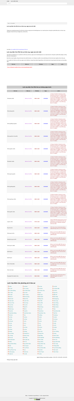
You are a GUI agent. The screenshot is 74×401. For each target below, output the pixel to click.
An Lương (26, 288)
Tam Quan (26, 345)
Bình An (11, 296)
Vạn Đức (41, 349)
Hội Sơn (11, 315)
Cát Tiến (40, 300)
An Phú (55, 290)
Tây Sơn (40, 345)
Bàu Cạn (41, 294)
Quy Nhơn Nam (27, 343)
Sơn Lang (56, 343)
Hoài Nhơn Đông (12, 313)
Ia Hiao (25, 319)
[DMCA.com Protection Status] (37, 399)
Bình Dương (26, 296)
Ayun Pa (55, 292)
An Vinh (25, 292)
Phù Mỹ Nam (12, 339)
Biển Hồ (55, 294)
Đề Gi (25, 308)
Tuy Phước (26, 347)
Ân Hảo (10, 294)
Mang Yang (26, 335)
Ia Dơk (40, 317)
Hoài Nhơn (41, 311)
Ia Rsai (10, 329)
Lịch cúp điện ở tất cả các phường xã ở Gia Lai (19, 49)
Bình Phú (26, 298)
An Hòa (40, 286)
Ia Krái (40, 321)
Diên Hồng (56, 304)
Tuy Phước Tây (12, 349)
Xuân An (11, 353)
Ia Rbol (55, 327)
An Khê (55, 286)
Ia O (25, 325)
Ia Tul (55, 329)
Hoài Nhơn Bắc (57, 311)
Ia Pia (10, 327)
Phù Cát (11, 337)
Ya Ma (40, 353)
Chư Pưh (11, 304)
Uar (25, 349)
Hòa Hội (11, 311)
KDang (25, 331)
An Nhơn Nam (27, 290)
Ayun (40, 292)
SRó (10, 345)
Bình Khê (11, 298)
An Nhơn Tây (42, 290)
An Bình (25, 286)
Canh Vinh (26, 300)
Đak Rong (41, 306)
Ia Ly (40, 323)
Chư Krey (26, 302)
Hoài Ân (25, 311)
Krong (55, 333)
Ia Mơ (55, 323)
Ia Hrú (40, 319)
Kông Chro (41, 333)
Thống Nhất (56, 345)
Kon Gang (11, 333)
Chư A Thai (11, 302)
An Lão (10, 288)
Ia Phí (55, 325)
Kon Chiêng (56, 331)
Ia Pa (40, 325)
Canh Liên (11, 300)
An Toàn (11, 292)
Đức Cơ (40, 308)
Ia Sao (25, 329)
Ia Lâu (10, 323)
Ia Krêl (55, 321)
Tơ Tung (11, 347)
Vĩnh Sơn (26, 351)
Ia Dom (25, 317)
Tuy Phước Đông (57, 347)
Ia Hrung (55, 319)
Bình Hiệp (56, 296)
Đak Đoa (11, 306)
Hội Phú (55, 313)
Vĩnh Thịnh (56, 351)
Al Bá (10, 286)
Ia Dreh (55, 317)
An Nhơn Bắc (56, 288)
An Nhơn (41, 288)
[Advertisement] (37, 14)
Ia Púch (40, 327)
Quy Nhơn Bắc (57, 341)
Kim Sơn (40, 331)
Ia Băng (40, 315)
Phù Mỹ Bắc (41, 337)
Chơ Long (56, 300)
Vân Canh (56, 349)
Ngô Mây (41, 335)
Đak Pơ (25, 306)
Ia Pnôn (25, 327)
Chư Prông (56, 302)
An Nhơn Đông (12, 290)
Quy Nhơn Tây (42, 343)
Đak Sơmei (56, 306)
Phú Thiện (41, 339)
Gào (54, 308)
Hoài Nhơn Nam (27, 313)
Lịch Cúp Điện (13, 23)
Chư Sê (25, 304)
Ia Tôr (40, 329)
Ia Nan (10, 325)
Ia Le (25, 323)
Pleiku (10, 341)
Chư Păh (41, 302)
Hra (25, 315)
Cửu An (40, 304)
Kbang (10, 331)
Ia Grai (10, 319)
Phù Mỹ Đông (57, 337)
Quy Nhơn (41, 341)
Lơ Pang (11, 335)
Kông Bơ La (26, 333)
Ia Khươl (11, 321)
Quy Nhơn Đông (12, 343)
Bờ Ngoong (56, 298)
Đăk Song (11, 308)
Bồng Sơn (41, 298)
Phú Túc (55, 339)
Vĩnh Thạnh (41, 351)
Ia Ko (25, 321)
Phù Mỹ (25, 337)
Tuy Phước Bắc (42, 347)
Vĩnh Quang (11, 351)
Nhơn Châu (56, 335)
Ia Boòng (56, 315)
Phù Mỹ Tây (26, 339)
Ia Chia (10, 317)
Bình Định (41, 296)
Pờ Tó (25, 341)
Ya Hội (25, 353)
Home (9, 23)
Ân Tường (26, 294)
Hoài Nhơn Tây (42, 313)
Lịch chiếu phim (14, 1)
